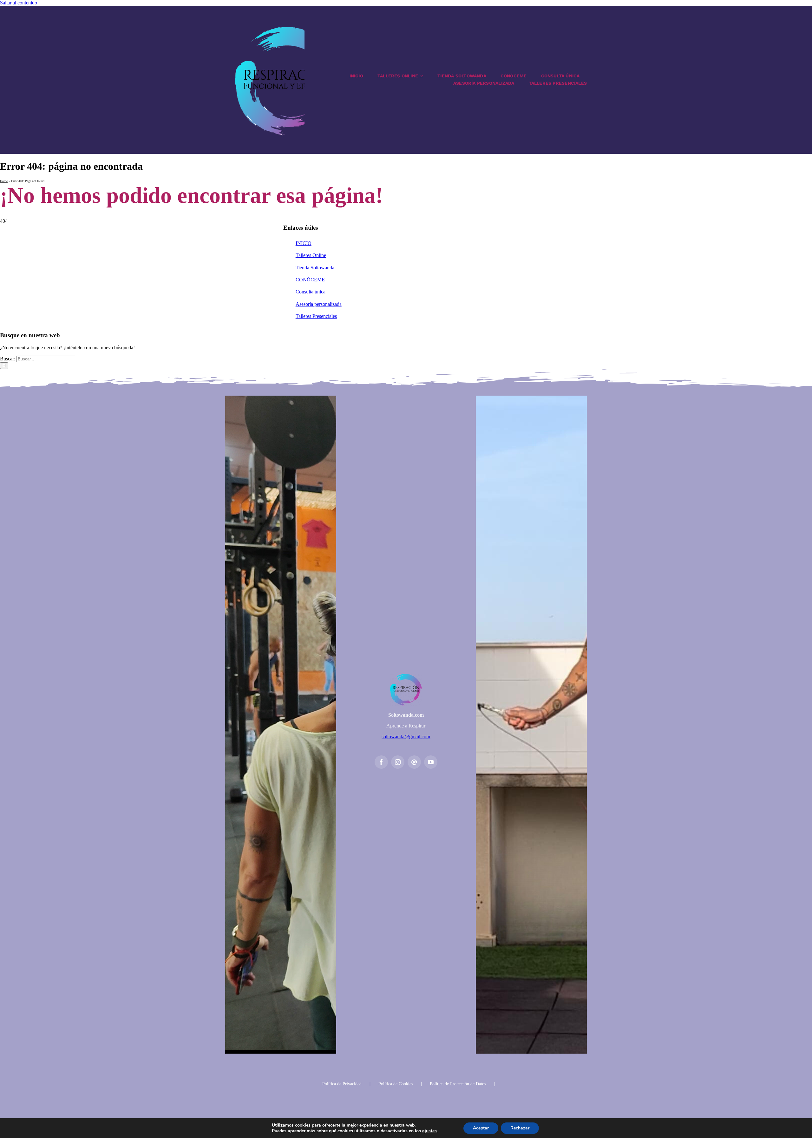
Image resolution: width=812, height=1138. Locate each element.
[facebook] (381, 762)
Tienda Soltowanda (315, 267)
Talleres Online (311, 255)
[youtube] (430, 762)
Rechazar (519, 1128)
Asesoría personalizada (319, 304)
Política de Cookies (395, 1084)
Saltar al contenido (18, 2)
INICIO (303, 243)
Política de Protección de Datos (458, 1084)
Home (4, 181)
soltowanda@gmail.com (406, 736)
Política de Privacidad (342, 1084)
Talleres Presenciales (316, 316)
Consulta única (310, 291)
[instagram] (397, 762)
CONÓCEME (310, 279)
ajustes (429, 1131)
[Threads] (414, 762)
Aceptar (481, 1128)
